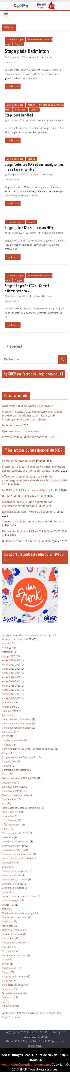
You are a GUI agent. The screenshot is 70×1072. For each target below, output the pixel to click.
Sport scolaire (9, 968)
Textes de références (13, 993)
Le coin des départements (15, 842)
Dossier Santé (9, 783)
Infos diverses (9, 820)
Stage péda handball (19, 115)
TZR (4, 1002)
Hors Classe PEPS (11, 812)
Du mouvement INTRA (13, 791)
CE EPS (6, 736)
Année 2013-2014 (11, 669)
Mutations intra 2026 (15, 425)
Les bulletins (8, 863)
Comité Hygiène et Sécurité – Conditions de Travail (28, 749)
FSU (4, 804)
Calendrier (7, 715)
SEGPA (5, 960)
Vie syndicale (9, 1006)
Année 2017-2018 (11, 694)
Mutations (7, 922)
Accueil (5, 644)
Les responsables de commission (19, 896)
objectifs (8, 635)
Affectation (7, 652)
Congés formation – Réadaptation (19, 757)
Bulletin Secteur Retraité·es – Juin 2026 (26, 541)
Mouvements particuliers (15, 917)
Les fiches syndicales (13, 888)
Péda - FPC (20, 109)
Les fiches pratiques (12, 884)
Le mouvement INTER (13, 846)
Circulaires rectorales (13, 740)
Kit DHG (6, 829)
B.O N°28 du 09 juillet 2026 (19, 496)
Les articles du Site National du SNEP (35, 450)
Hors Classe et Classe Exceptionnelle (21, 808)
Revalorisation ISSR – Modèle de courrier (27, 511)
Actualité (6, 648)
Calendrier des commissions (17, 719)
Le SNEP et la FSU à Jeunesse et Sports (26, 490)
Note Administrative (12, 930)
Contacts (6, 766)
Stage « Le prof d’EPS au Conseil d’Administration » (27, 288)
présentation (18, 635)
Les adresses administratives (17, 854)
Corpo (5, 774)
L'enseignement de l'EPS (15, 833)
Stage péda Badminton (27, 51)
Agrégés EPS (8, 656)
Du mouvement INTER (13, 787)
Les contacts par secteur (14, 880)
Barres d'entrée (10, 711)
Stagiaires (7, 981)
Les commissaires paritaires (16, 871)
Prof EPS (6, 947)
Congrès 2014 (9, 762)
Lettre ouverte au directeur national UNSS (28, 437)
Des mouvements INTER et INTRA (19, 778)
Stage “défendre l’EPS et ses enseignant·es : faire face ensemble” (34, 167)
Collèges (6, 745)
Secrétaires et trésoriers (14, 955)
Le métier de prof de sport (18, 461)
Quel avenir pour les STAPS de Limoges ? (27, 405)
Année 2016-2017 (11, 690)
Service (6, 964)
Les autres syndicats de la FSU (18, 858)
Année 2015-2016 (11, 686)
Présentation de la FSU (14, 943)
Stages (18, 44)
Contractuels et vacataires (15, 770)
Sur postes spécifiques (14, 985)
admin (36, 57)
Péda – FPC (8, 938)
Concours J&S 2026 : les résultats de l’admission (32, 521)
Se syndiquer (9, 951)
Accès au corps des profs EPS (17, 639)
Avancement (8, 702)
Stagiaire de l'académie (14, 976)
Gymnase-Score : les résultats (20, 431)
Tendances (7, 989)
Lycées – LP (8, 905)
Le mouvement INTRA (13, 850)
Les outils (7, 892)
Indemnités (8, 816)
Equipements (9, 799)
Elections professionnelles (15, 795)
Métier (31, 104)
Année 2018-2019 (11, 698)
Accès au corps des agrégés (38, 635)
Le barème (7, 837)
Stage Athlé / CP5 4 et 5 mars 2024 (29, 227)
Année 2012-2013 (11, 660)
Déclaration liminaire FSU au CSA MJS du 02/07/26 (33, 531)
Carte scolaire (9, 732)
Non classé (7, 926)
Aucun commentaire (52, 120)
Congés (6, 753)
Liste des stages (15, 39)
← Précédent (12, 346)
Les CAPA (7, 867)
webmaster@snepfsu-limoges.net (26, 1064)
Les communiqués (11, 875)
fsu (3, 635)
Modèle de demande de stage (18, 913)
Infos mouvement (11, 825)
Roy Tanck (40, 1013)
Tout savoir (7, 997)
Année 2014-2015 (11, 677)
